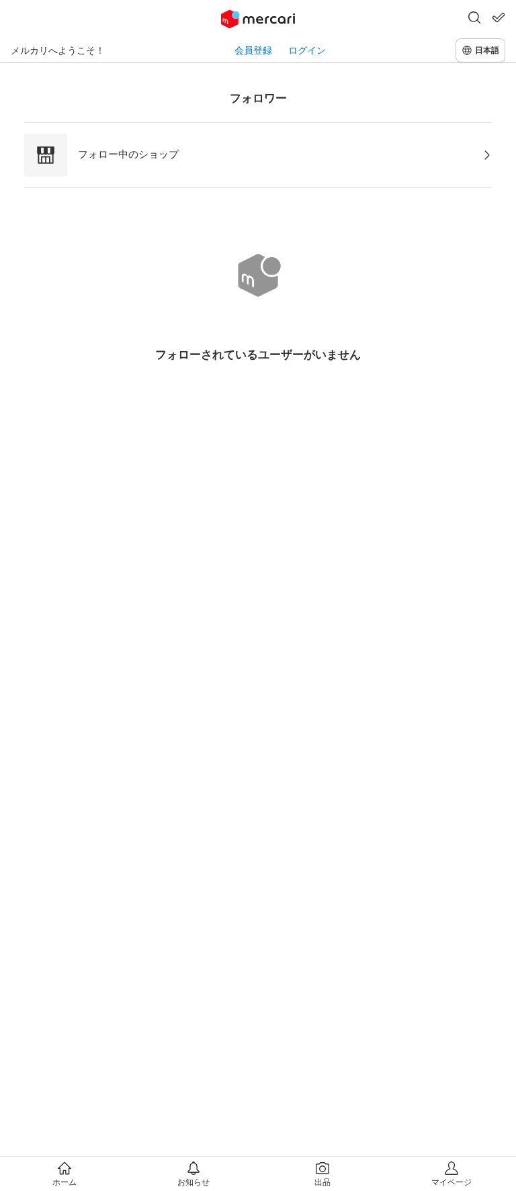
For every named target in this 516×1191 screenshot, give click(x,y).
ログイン (307, 50)
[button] (474, 19)
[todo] (498, 17)
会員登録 (253, 50)
